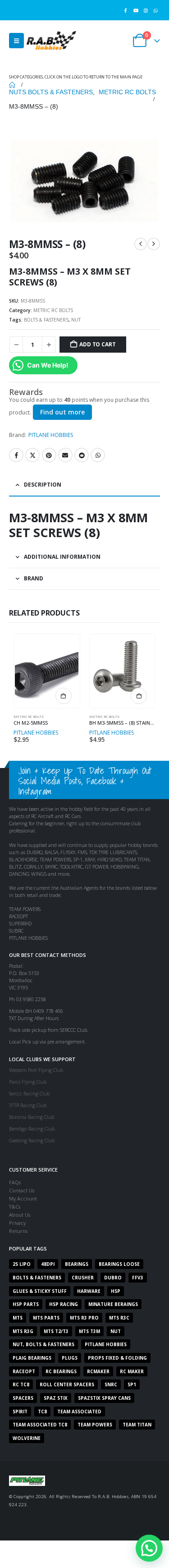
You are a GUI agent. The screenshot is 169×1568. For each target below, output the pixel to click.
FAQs (15, 1182)
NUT (76, 320)
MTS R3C (119, 1318)
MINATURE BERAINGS (113, 1304)
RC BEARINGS (61, 1371)
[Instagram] (146, 10)
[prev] (140, 244)
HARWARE (88, 1291)
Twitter (32, 455)
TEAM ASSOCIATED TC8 (40, 1424)
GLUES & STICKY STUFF (40, 1291)
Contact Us (21, 1190)
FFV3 (137, 1277)
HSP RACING (63, 1304)
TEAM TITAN (137, 1424)
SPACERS (23, 1398)
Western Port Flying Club (36, 1070)
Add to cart (97, 344)
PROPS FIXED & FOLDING (117, 1358)
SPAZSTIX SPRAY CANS (104, 1398)
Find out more (62, 412)
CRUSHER (83, 1277)
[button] (16, 40)
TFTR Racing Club (27, 1105)
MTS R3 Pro (84, 1318)
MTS (18, 1318)
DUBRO (113, 1277)
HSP (115, 1291)
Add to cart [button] (63, 696)
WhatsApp (98, 455)
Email (65, 455)
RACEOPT (24, 1371)
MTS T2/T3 (56, 1331)
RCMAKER (98, 1371)
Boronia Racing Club (31, 1116)
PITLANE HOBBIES (50, 435)
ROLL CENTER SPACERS (67, 1384)
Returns (18, 1231)
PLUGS (70, 1358)
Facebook (16, 455)
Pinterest (49, 455)
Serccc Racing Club (29, 1093)
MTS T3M (89, 1331)
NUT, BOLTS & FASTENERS (43, 1344)
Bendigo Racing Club (32, 1128)
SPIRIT (20, 1411)
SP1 (132, 1384)
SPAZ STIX (56, 1398)
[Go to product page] (46, 671)
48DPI (48, 1264)
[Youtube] (135, 10)
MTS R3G (23, 1331)
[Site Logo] (51, 40)
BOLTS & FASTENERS (46, 320)
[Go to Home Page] (12, 84)
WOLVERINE (27, 1438)
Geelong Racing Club (32, 1140)
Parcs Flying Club (27, 1081)
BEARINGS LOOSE (119, 1264)
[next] (153, 244)
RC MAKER (132, 1371)
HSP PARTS (26, 1304)
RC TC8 (21, 1384)
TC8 (42, 1411)
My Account (23, 1198)
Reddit (81, 455)
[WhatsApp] (155, 10)
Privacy (17, 1222)
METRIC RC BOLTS (53, 310)
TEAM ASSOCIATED (79, 1411)
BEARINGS (76, 1264)
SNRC (111, 1384)
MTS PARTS (46, 1318)
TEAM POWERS (95, 1424)
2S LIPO (22, 1264)
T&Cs (14, 1206)
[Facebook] (125, 10)
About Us (19, 1214)
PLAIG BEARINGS (32, 1358)
